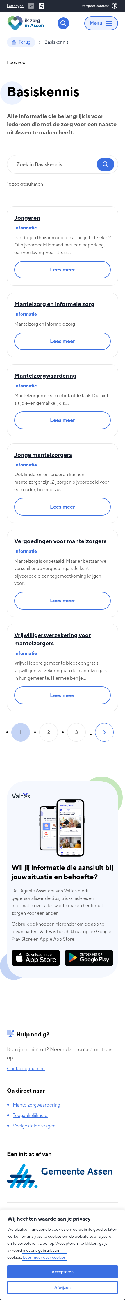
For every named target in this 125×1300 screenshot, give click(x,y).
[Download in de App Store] (36, 958)
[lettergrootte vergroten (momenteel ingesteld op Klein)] (41, 6)
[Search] (63, 23)
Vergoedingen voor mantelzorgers (60, 541)
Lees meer (70, 272)
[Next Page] (104, 732)
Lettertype (15, 6)
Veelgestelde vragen (34, 1126)
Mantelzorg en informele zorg (54, 304)
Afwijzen (62, 1287)
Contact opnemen (26, 1068)
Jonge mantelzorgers (43, 454)
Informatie (25, 227)
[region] (62, 1254)
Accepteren (63, 1271)
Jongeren (27, 217)
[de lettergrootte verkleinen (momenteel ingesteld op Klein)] (31, 6)
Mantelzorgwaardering (45, 375)
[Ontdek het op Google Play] (89, 958)
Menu (96, 23)
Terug (25, 42)
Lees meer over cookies (44, 1257)
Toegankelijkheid (30, 1115)
